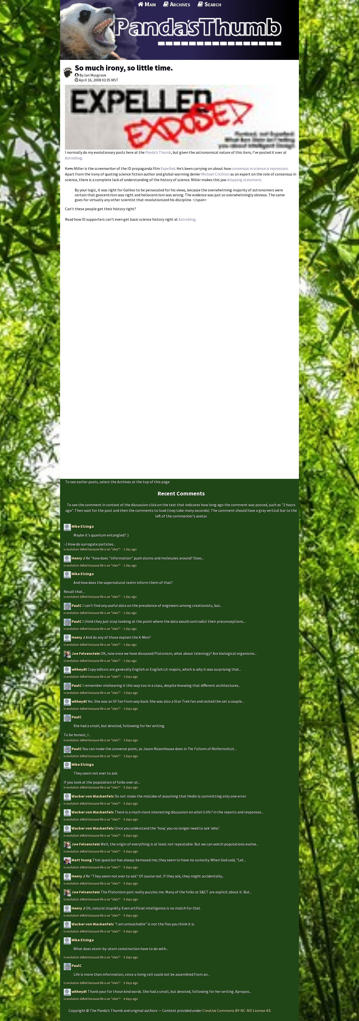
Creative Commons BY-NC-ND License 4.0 (236, 1010)
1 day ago (130, 549)
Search (212, 4)
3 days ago (131, 787)
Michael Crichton (215, 174)
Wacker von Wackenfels (93, 796)
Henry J (78, 558)
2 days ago (131, 677)
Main (149, 4)
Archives (179, 4)
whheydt (79, 669)
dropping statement (244, 179)
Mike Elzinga (83, 526)
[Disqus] (179, 286)
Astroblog (73, 157)
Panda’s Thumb (158, 152)
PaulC (77, 605)
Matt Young (82, 859)
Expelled (168, 168)
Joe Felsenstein (86, 653)
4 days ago (131, 999)
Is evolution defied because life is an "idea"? (92, 549)
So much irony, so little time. (124, 68)
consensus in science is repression (260, 168)
